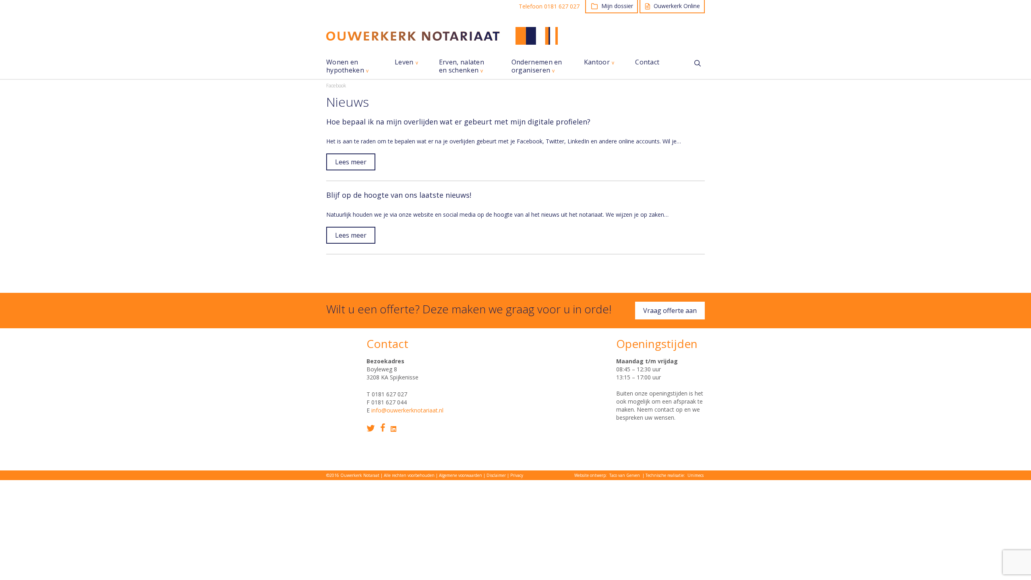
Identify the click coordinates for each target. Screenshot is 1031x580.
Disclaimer (496, 475)
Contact (647, 62)
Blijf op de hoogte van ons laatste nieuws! (398, 195)
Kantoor (597, 62)
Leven (404, 62)
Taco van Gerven (624, 475)
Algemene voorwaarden (460, 475)
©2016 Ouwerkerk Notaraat (352, 475)
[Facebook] (383, 427)
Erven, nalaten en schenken (461, 66)
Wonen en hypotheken (345, 66)
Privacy (516, 475)
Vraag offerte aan (670, 310)
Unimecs (695, 475)
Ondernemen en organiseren (536, 66)
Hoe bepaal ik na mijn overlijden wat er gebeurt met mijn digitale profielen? (458, 121)
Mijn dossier (617, 6)
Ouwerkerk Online (677, 6)
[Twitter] (370, 428)
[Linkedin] (393, 429)
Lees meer (350, 161)
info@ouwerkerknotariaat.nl (407, 410)
